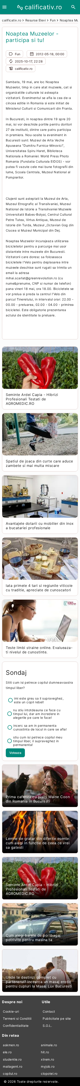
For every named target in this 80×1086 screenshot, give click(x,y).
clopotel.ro (49, 1073)
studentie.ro (12, 1059)
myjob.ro (47, 1066)
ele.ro (7, 1052)
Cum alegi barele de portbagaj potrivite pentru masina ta (33, 937)
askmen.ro (11, 1045)
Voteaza (15, 753)
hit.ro (45, 1052)
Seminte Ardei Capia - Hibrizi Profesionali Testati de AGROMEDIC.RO (32, 399)
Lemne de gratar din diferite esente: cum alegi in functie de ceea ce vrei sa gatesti (38, 843)
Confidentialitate (16, 1025)
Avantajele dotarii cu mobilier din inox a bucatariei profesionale (40, 525)
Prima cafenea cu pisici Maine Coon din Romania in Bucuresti (38, 799)
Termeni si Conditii (17, 1018)
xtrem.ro (47, 1059)
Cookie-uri (11, 1011)
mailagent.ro (12, 1066)
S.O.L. (47, 1025)
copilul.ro (10, 1073)
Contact (49, 1011)
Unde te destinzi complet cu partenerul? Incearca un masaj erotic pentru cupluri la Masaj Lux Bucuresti (39, 981)
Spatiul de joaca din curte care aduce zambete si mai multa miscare (39, 463)
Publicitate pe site (57, 1018)
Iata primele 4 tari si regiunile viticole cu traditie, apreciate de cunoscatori (39, 587)
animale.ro (49, 1045)
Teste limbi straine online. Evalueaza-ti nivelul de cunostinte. (39, 649)
